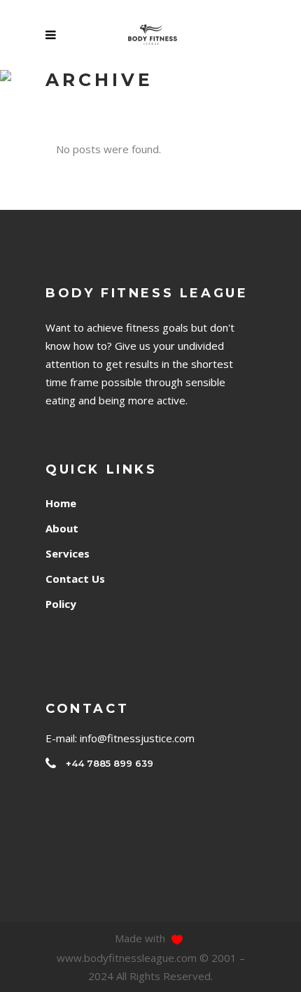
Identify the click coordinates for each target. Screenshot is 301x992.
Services (68, 553)
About (62, 528)
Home (61, 503)
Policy (61, 604)
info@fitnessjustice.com (137, 738)
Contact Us (75, 579)
